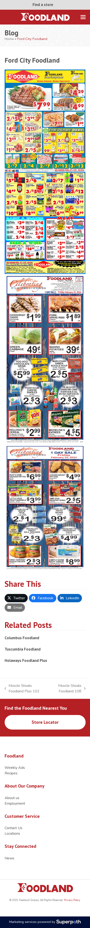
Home (9, 39)
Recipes (11, 773)
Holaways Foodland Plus (26, 660)
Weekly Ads (15, 767)
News (9, 858)
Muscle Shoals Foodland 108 (65, 688)
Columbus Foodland (22, 637)
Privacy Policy (71, 900)
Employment (15, 803)
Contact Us (13, 828)
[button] (83, 17)
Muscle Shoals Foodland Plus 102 (22, 688)
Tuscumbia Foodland (23, 649)
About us (12, 797)
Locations (12, 833)
